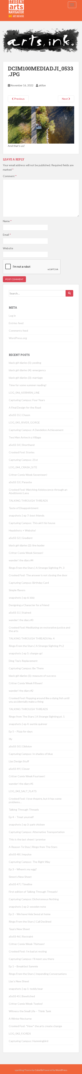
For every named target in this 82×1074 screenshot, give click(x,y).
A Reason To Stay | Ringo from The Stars (33, 846)
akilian (42, 85)
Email (7, 234)
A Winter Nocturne (20, 1018)
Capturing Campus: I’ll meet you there (31, 958)
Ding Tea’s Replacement (23, 660)
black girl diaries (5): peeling (25, 362)
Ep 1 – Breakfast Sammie (23, 966)
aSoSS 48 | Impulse (20, 854)
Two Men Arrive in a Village (25, 437)
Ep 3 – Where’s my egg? (23, 869)
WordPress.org (18, 338)
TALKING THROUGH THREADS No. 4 (32, 638)
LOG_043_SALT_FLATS (23, 791)
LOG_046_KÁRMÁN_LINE (24, 392)
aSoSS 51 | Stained (20, 612)
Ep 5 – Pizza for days (21, 731)
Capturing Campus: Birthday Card (29, 582)
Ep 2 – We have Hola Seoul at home (30, 914)
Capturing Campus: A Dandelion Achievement (36, 430)
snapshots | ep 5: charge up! (26, 653)
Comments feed (18, 330)
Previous (19, 98)
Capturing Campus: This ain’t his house (32, 523)
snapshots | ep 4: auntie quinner (28, 724)
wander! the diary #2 (21, 690)
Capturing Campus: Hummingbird (28, 1041)
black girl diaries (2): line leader (27, 545)
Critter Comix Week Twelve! (26, 1003)
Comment (10, 176)
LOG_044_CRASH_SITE (23, 467)
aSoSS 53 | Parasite (20, 482)
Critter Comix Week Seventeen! (28, 474)
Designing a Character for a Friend (29, 605)
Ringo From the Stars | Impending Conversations (38, 973)
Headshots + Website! (22, 530)
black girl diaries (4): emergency (27, 370)
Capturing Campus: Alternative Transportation (37, 832)
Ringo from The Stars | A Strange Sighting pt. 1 (37, 716)
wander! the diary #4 (21, 560)
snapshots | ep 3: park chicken (27, 824)
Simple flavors (17, 590)
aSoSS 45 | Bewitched (22, 996)
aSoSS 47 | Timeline (20, 884)
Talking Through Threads (24, 809)
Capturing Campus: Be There (26, 668)
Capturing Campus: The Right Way (29, 861)
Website (8, 248)
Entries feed (16, 323)
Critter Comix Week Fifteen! (26, 683)
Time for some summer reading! (28, 385)
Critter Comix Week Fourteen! (27, 776)
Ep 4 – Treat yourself (21, 817)
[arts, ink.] (16, 5)
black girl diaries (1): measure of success (32, 675)
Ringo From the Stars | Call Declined (30, 921)
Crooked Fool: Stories (22, 452)
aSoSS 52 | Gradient (21, 537)
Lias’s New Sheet (19, 981)
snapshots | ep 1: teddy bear (26, 988)
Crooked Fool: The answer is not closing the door (38, 575)
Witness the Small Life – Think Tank (30, 1011)
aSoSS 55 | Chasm (19, 415)
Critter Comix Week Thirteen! (27, 944)
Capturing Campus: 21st (23, 459)
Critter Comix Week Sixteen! (26, 552)
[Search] (69, 293)
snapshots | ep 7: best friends (26, 515)
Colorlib (39, 1070)
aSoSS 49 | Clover (19, 768)
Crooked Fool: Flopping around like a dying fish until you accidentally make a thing (39, 699)
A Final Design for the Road (25, 407)
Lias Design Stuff (19, 761)
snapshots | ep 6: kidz (22, 597)
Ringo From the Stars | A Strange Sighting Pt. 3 (36, 567)
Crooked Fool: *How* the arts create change (35, 1026)
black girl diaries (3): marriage (26, 377)
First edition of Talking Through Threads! (33, 891)
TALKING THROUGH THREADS (28, 500)
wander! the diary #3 (21, 620)
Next (65, 98)
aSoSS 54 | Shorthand (22, 444)
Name (7, 221)
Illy (10, 739)
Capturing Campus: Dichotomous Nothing (34, 899)
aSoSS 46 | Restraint (21, 936)
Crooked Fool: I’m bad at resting (28, 951)
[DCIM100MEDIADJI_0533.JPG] (41, 124)
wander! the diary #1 (21, 783)
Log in (12, 315)
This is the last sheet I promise (27, 839)
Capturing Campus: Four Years (27, 400)
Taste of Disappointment (24, 508)
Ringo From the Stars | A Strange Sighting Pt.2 (36, 645)
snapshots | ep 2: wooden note (27, 906)
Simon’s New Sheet (20, 876)
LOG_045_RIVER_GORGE (24, 422)
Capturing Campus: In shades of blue (31, 753)
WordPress (61, 1070)
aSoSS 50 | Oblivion (20, 746)
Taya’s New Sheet (19, 929)
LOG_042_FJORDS (20, 1033)
